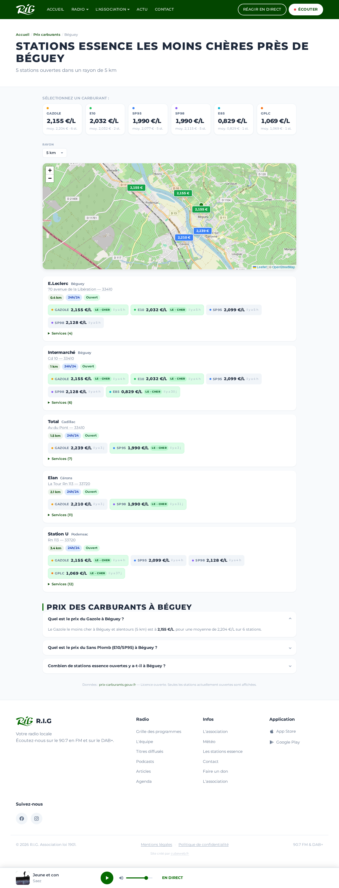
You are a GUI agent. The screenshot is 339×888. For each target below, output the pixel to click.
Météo (209, 741)
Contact (164, 9)
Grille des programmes (158, 731)
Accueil (55, 9)
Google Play (288, 742)
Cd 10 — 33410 (61, 358)
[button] (201, 209)
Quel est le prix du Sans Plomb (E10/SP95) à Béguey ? (102, 647)
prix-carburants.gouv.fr (117, 685)
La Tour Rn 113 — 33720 (69, 484)
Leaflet (261, 267)
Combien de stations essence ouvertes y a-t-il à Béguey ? (107, 665)
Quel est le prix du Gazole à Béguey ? (86, 618)
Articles (143, 771)
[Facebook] (22, 818)
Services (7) (62, 459)
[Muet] (121, 878)
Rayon (48, 144)
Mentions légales (156, 844)
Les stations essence (223, 751)
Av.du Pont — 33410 (66, 427)
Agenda (144, 781)
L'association (111, 9)
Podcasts (145, 761)
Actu (142, 9)
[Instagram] (36, 818)
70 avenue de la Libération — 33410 (80, 289)
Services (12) (63, 584)
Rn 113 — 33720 (61, 540)
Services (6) (62, 403)
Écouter (308, 9)
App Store (286, 731)
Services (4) (62, 333)
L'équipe (144, 741)
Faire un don (215, 771)
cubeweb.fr (180, 853)
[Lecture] (107, 878)
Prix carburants (46, 34)
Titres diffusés (149, 751)
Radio (78, 9)
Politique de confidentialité (204, 844)
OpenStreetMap (283, 267)
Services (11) (62, 515)
